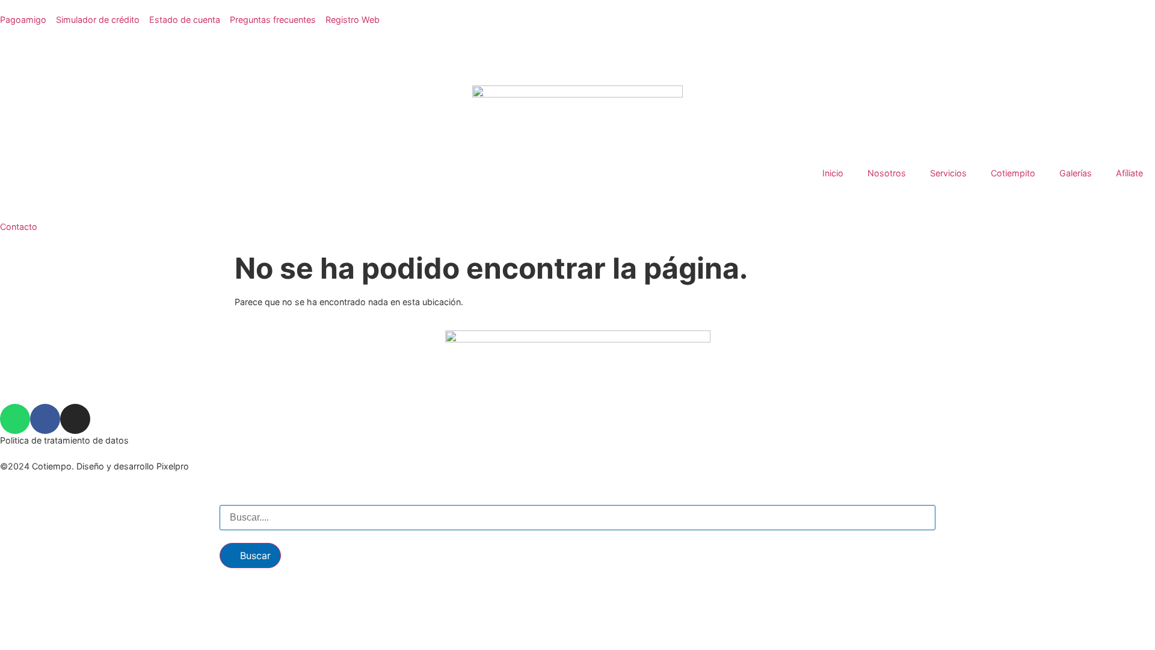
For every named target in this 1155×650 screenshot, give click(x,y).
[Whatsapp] (15, 419)
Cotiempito (1013, 173)
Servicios (948, 173)
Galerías (1075, 173)
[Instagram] (75, 419)
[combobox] (577, 517)
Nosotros (886, 173)
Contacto (18, 226)
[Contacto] (15, 202)
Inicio (832, 173)
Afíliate (1129, 173)
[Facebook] (45, 419)
